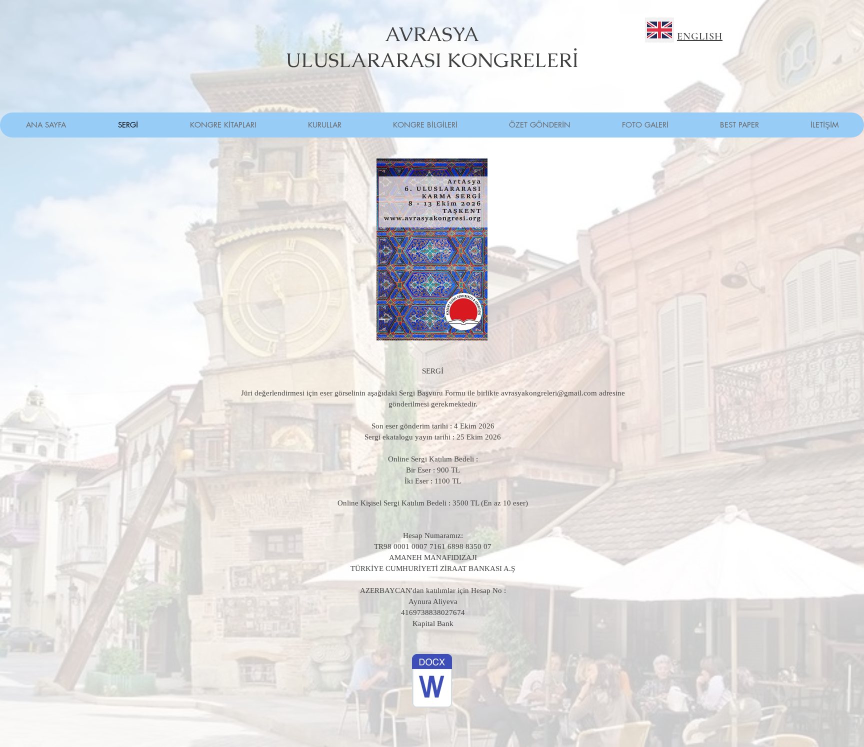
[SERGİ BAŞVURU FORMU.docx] (432, 682)
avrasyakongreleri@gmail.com (549, 393)
